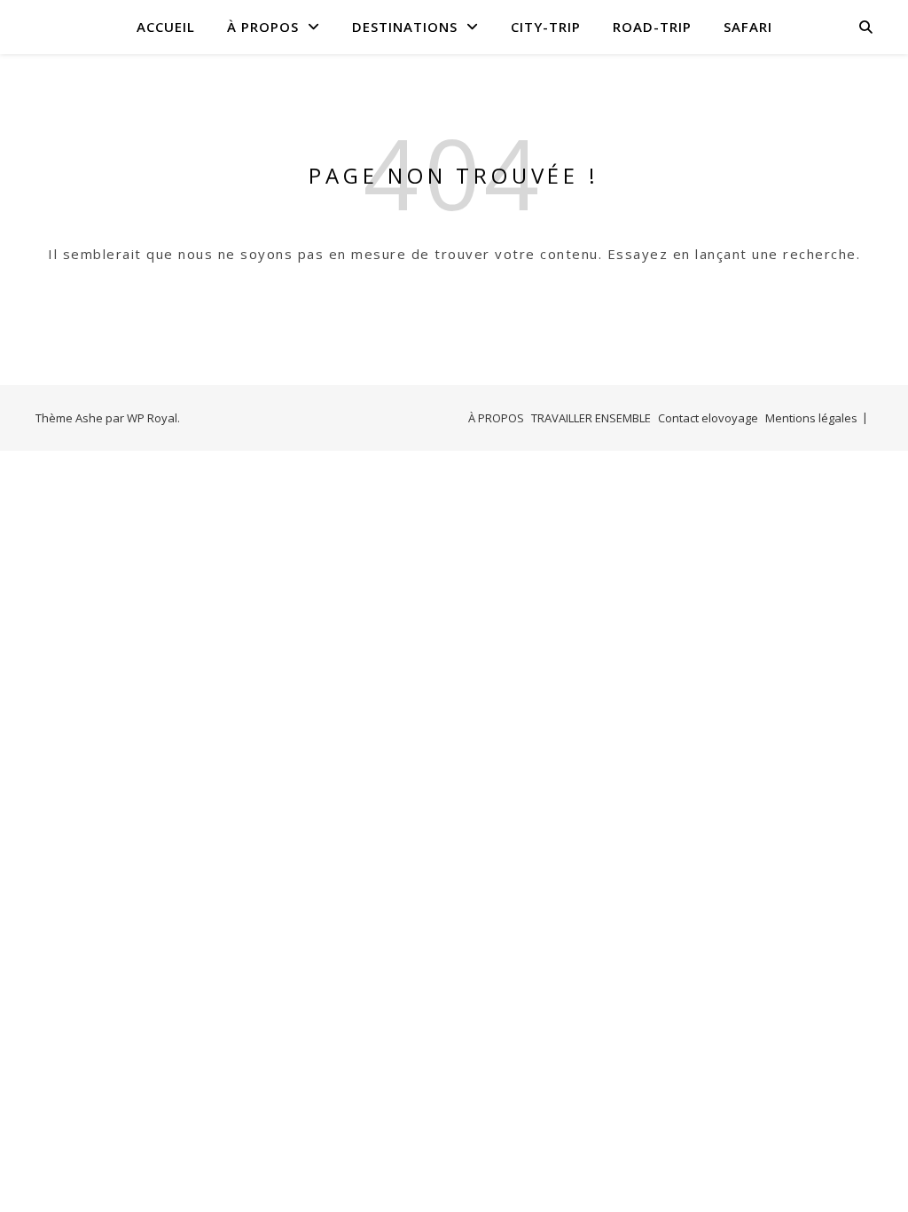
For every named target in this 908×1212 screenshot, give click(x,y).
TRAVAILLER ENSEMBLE (591, 418)
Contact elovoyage (708, 418)
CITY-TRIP (546, 26)
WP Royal (152, 418)
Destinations (405, 26)
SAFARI (748, 26)
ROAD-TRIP (652, 26)
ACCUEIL (166, 26)
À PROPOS (263, 26)
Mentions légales (811, 418)
